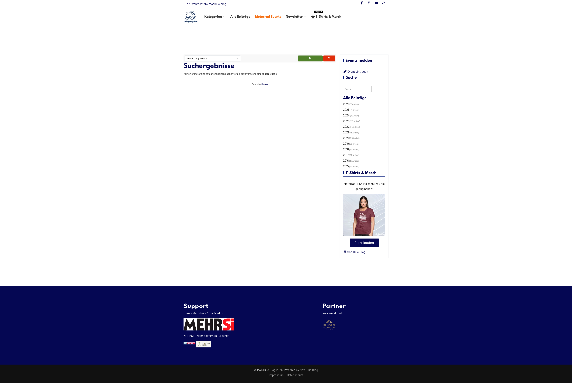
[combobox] (357, 89)
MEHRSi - (189, 335)
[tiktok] (384, 3)
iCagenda (264, 84)
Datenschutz (295, 375)
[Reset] (329, 58)
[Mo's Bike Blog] (191, 17)
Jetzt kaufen (364, 243)
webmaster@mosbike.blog (209, 4)
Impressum (276, 375)
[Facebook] (362, 3)
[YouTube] (376, 3)
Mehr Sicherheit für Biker (212, 335)
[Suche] (310, 58)
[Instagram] (369, 3)
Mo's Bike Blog (309, 370)
